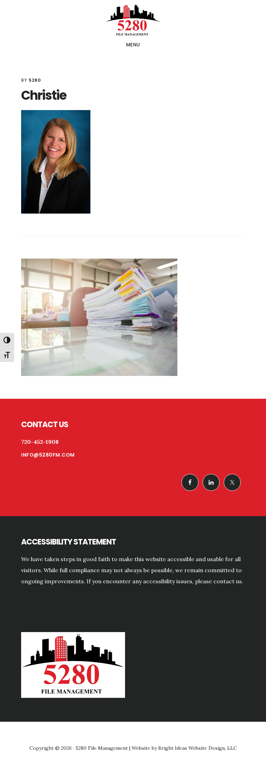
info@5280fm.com (48, 454)
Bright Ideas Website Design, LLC (197, 748)
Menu (133, 44)
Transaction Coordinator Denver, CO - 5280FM (133, 20)
